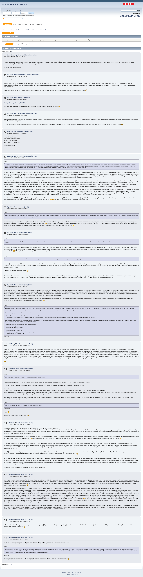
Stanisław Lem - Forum (14, 4)
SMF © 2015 (71, 572)
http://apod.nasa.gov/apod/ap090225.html (15, 103)
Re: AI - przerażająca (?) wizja (23, 207)
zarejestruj (20, 10)
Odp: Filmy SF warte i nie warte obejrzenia (26, 74)
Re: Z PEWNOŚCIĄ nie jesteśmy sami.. (25, 113)
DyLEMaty (10, 74)
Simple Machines (79, 572)
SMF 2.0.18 (64, 572)
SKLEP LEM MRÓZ (130, 16)
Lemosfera (10, 55)
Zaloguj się (13, 10)
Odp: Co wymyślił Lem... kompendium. (26, 55)
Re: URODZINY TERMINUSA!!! (23, 131)
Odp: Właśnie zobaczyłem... (22, 97)
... (10, 51)
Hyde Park (10, 131)
